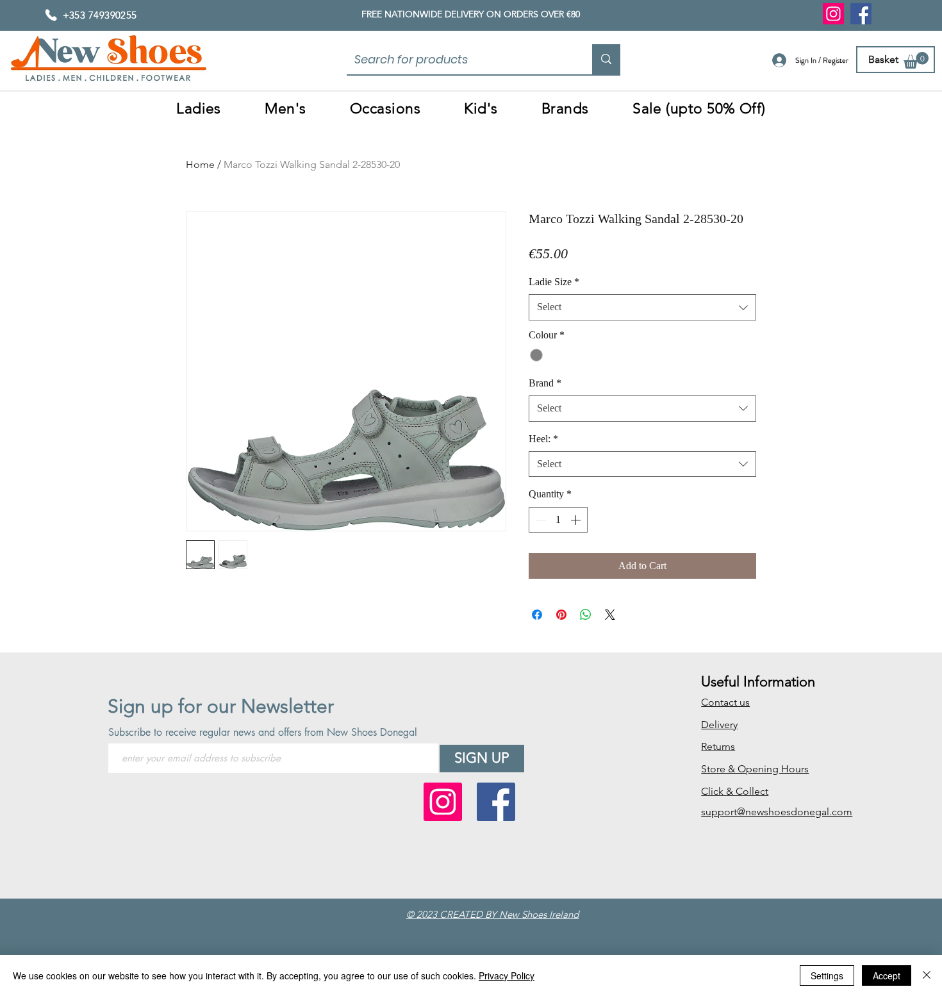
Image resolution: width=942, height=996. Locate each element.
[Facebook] (861, 13)
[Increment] (577, 520)
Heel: (543, 438)
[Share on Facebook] (537, 614)
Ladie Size (554, 281)
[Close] (926, 975)
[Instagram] (833, 13)
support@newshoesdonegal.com (776, 812)
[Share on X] (610, 614)
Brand (545, 383)
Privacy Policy (506, 975)
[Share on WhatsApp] (585, 614)
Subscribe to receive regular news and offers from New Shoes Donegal (262, 732)
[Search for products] (606, 59)
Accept (886, 975)
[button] (916, 60)
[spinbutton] (558, 520)
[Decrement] (540, 520)
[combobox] (642, 307)
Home (200, 164)
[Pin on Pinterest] (561, 614)
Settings (827, 975)
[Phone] (51, 15)
